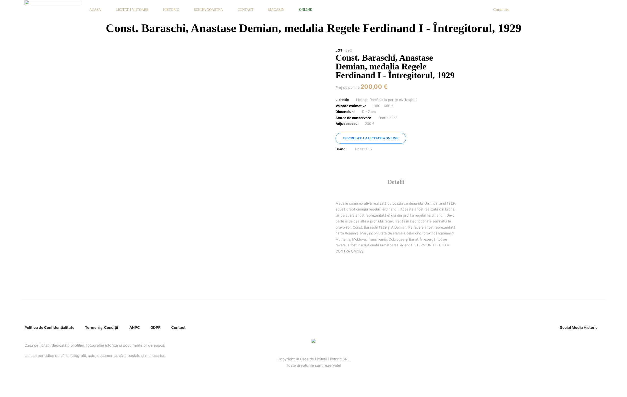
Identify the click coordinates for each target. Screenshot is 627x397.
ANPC (134, 327)
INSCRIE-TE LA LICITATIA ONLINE (370, 138)
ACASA (95, 9)
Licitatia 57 (364, 149)
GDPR (155, 327)
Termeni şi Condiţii (102, 327)
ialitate (68, 327)
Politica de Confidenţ (43, 327)
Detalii (396, 182)
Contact (178, 327)
